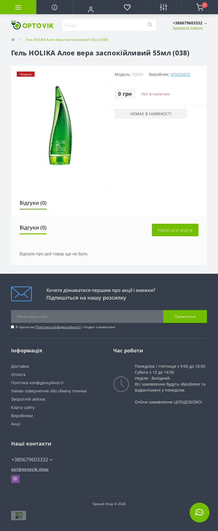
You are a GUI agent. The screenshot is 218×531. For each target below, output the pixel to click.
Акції (15, 424)
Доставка (20, 366)
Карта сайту (23, 407)
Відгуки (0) (33, 202)
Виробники (22, 415)
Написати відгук (175, 230)
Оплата (18, 374)
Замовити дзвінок (188, 27)
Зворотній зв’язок (28, 399)
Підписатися (185, 316)
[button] (91, 9)
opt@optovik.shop (30, 469)
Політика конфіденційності (58, 327)
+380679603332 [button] (29, 459)
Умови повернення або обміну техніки (49, 391)
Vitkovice (180, 74)
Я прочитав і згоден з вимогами (65, 327)
